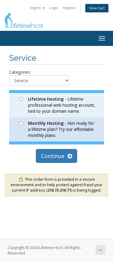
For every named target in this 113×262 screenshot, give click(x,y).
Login (53, 7)
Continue (54, 156)
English (36, 7)
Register (69, 7)
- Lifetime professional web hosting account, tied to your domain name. (61, 105)
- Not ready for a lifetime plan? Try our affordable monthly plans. (61, 129)
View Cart (97, 8)
